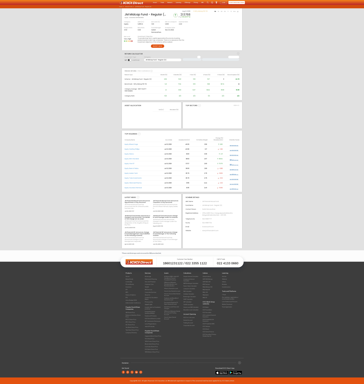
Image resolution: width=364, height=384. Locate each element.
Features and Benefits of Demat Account (171, 299)
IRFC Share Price (130, 322)
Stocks (128, 276)
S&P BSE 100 (206, 281)
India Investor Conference (133, 303)
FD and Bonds (130, 284)
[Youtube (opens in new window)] (140, 372)
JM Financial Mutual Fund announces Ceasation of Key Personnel (165, 201)
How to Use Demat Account (172, 291)
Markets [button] (169, 2)
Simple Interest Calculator (190, 276)
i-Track (224, 294)
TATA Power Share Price (152, 341)
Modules (224, 284)
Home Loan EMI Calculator (191, 307)
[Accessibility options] (216, 2)
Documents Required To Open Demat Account (171, 303)
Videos (224, 281)
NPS (127, 292)
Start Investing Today (236, 2)
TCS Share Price (149, 338)
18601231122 (173, 263)
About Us (147, 295)
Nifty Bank (206, 295)
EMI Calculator (187, 291)
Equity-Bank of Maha (131, 168)
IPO (127, 297)
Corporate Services (150, 292)
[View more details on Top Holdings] (139, 133)
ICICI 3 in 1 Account (189, 317)
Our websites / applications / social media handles (230, 298)
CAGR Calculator (188, 304)
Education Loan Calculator (190, 310)
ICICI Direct (206, 329)
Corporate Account (189, 325)
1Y (228, 11)
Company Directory (131, 332)
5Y (231, 11)
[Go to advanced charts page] (237, 11)
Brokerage (148, 276)
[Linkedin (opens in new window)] (136, 372)
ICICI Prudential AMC (209, 323)
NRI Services (148, 289)
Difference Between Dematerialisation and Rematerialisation (170, 284)
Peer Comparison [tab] (144, 71)
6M (225, 11)
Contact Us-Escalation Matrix (151, 298)
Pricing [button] (196, 2)
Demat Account (187, 320)
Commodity (129, 281)
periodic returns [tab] (130, 71)
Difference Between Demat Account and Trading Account (172, 312)
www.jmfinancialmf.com (210, 230)
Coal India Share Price (151, 346)
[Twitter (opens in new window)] (132, 372)
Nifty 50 (205, 297)
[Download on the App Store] (222, 373)
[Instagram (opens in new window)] (127, 372)
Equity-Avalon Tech (131, 173)
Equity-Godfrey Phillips (132, 149)
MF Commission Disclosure (152, 321)
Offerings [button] (187, 2)
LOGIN (223, 2)
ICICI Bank (206, 307)
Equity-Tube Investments (133, 178)
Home (121, 6)
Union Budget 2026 (131, 300)
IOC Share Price (130, 324)
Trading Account (188, 323)
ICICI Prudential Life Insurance (208, 320)
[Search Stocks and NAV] (207, 2)
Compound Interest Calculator (189, 280)
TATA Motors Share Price (152, 352)
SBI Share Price (130, 312)
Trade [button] (162, 2)
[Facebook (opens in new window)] (123, 372)
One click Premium (150, 281)
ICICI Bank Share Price (151, 349)
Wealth (147, 287)
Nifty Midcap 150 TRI (200, 11)
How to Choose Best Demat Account (172, 294)
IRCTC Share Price (131, 319)
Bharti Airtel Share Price (152, 344)
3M (221, 11)
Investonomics (226, 287)
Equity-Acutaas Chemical (133, 188)
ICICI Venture (206, 326)
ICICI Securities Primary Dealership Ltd (209, 335)
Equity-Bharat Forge (131, 144)
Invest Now (157, 46)
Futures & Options (131, 295)
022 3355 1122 (196, 263)
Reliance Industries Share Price (133, 316)
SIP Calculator (187, 302)
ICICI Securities (207, 312)
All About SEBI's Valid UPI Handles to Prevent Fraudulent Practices (171, 278)
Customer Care (149, 284)
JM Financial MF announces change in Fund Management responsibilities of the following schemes (137, 233)
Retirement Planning (151, 279)
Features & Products (151, 316)
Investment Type (130, 57)
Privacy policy (149, 302)
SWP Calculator (188, 299)
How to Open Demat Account (170, 318)
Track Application (227, 307)
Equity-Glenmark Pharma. (133, 183)
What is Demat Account (171, 288)
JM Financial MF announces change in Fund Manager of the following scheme (165, 233)
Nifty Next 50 (206, 289)
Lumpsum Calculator (189, 288)
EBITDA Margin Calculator (190, 283)
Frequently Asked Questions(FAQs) (150, 312)
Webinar (224, 279)
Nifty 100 (205, 292)
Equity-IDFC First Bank (132, 159)
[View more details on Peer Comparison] (151, 71)
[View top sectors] (199, 105)
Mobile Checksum (227, 304)
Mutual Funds (129, 6)
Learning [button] (178, 2)
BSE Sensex (206, 284)
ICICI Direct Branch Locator (152, 318)
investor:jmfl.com (208, 227)
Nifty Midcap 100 (207, 287)
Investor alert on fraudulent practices (152, 308)
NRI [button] (202, 2)
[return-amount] (238, 53)
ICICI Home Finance (208, 331)
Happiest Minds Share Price (153, 336)
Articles (224, 276)
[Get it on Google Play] (235, 373)
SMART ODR (148, 304)
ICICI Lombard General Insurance (209, 316)
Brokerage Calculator (189, 296)
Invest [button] (155, 2)
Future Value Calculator (190, 286)
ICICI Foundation (207, 310)
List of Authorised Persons (229, 301)
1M (218, 11)
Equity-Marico (129, 154)
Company (147, 57)
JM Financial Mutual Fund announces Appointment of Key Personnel (137, 201)
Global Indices (207, 276)
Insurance (128, 287)
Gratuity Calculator (188, 294)
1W (215, 11)
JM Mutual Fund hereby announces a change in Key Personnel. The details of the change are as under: (137, 217)
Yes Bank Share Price (132, 327)
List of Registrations (150, 324)
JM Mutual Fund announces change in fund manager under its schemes (165, 216)
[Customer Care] (212, 2)
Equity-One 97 (129, 164)
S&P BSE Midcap (207, 279)
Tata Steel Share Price (132, 330)
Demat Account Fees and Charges (171, 307)
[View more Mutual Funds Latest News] (138, 197)
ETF (127, 289)
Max (234, 11)
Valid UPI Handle (150, 326)
